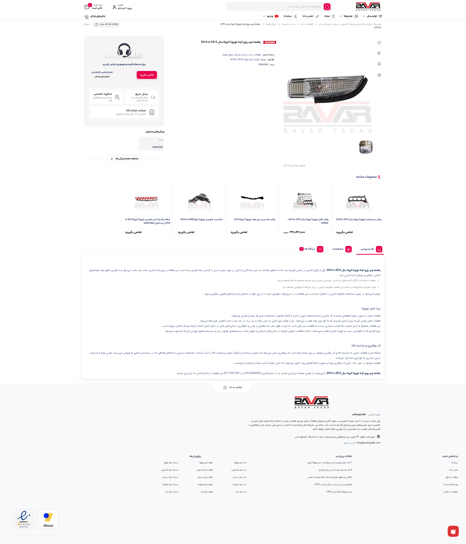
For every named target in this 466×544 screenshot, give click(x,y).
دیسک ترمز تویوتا (171, 462)
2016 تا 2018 (236, 59)
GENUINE (263, 64)
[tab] (370, 249)
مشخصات (337, 249)
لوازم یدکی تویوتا (205, 462)
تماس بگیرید (147, 75)
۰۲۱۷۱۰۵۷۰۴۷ (359, 414)
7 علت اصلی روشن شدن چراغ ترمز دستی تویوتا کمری (330, 462)
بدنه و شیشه (288, 24)
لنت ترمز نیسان (239, 477)
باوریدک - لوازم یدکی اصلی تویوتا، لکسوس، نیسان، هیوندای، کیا (350, 24)
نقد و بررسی (367, 249)
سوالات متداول (452, 477)
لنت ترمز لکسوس (239, 469)
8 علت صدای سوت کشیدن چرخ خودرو (335, 469)
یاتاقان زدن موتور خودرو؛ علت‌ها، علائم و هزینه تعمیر (330, 477)
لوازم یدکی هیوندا (205, 484)
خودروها (348, 16)
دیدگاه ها (310, 249)
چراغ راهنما (271, 24)
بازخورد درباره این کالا (296, 165)
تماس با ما (308, 16)
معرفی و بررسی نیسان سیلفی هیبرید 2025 (333, 484)
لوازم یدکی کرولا (251, 59)
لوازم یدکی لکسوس (204, 469)
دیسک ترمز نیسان (170, 477)
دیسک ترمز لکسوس (169, 469)
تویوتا (263, 59)
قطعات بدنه (307, 24)
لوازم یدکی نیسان (205, 477)
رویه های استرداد (450, 484)
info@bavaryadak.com (368, 442)
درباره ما (288, 16)
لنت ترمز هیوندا (239, 484)
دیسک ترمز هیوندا (170, 484)
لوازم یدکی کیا (206, 491)
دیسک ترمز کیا (171, 491)
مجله (327, 16)
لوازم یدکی (372, 16)
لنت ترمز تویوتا (240, 462)
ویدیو (270, 16)
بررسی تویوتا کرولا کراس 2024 (339, 491)
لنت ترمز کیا (241, 491)
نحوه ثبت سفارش (450, 491)
